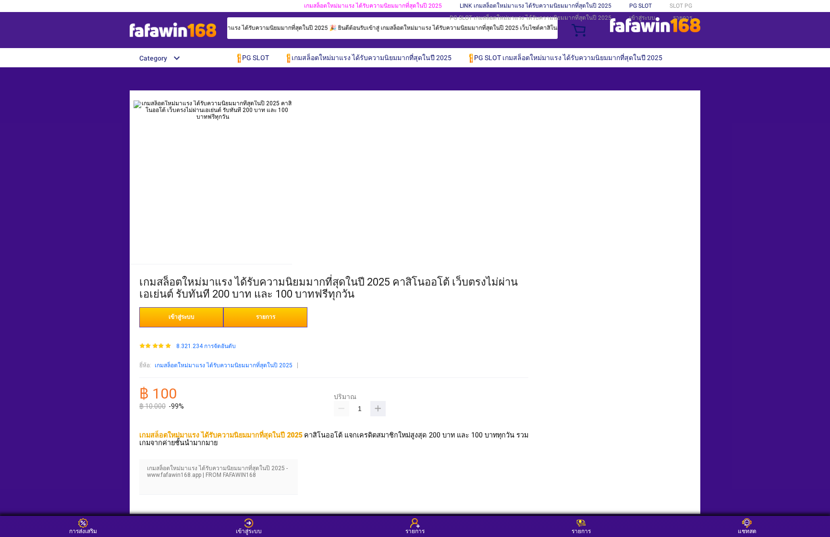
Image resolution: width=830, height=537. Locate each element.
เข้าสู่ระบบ (642, 17)
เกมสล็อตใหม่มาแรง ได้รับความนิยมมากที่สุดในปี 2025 (373, 5)
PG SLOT (640, 5)
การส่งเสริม (83, 531)
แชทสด (747, 531)
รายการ (682, 17)
